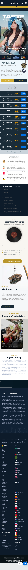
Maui (18, 472)
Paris (18, 517)
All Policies (20, 180)
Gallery (3, 528)
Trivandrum (4, 517)
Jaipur (3, 492)
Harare (18, 535)
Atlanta (18, 476)
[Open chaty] (25, 563)
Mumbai (3, 501)
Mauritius (19, 515)
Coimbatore (4, 482)
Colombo (19, 499)
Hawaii (18, 470)
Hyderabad (4, 490)
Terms (16, 549)
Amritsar (3, 479)
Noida (3, 462)
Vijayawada (4, 521)
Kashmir (3, 467)
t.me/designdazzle (16, 561)
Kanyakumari (4, 496)
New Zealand (20, 492)
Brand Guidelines (6, 532)
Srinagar (3, 476)
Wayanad (4, 522)
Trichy (3, 515)
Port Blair (4, 471)
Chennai (3, 454)
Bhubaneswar (4, 480)
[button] (2, 3)
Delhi (3, 457)
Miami (18, 477)
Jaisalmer (4, 493)
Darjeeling (4, 465)
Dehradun (4, 455)
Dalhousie (4, 483)
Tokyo (18, 530)
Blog (16, 546)
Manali (3, 461)
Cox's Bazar (19, 454)
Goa (2, 458)
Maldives (19, 514)
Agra (3, 449)
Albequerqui (19, 468)
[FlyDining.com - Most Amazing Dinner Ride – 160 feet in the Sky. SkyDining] (14, 3)
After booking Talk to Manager (12, 261)
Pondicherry (4, 507)
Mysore (3, 503)
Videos (3, 529)
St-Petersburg (20, 526)
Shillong (3, 511)
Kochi (3, 468)
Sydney (19, 528)
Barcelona (19, 496)
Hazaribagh (4, 489)
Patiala (3, 505)
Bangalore (4, 451)
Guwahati (4, 486)
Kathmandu (19, 539)
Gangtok (3, 485)
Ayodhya (3, 450)
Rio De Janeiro (20, 521)
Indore (3, 474)
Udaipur (3, 519)
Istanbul (19, 508)
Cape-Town (19, 497)
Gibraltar (19, 506)
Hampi (3, 487)
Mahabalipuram (5, 500)
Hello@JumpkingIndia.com (7, 548)
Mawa (18, 457)
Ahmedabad (4, 464)
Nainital (3, 504)
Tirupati (3, 518)
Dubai (18, 464)
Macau (18, 448)
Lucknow (3, 497)
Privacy (16, 547)
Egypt (18, 503)
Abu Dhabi (19, 462)
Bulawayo (19, 537)
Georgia (19, 505)
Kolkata (3, 460)
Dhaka (18, 456)
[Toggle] (3, 190)
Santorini (19, 523)
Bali (18, 494)
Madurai (3, 499)
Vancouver (19, 532)
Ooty (3, 469)
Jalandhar (4, 494)
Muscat (18, 482)
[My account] (22, 3)
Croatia (18, 501)
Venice (18, 533)
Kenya (18, 510)
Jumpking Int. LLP (5, 543)
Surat (3, 478)
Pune (3, 475)
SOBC (16, 545)
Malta (18, 512)
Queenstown (20, 519)
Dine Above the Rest (14, 6)
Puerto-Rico (19, 474)
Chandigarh (4, 453)
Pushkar (3, 508)
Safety (16, 543)
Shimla (3, 512)
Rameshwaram (5, 510)
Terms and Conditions (18, 420)
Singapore (19, 524)
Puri (2, 472)
